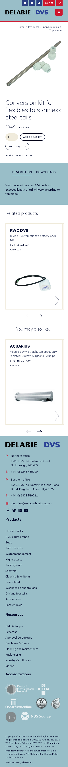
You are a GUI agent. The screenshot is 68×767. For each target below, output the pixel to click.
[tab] (22, 172)
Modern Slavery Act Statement (25, 754)
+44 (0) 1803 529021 (24, 495)
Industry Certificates (18, 660)
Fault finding (13, 654)
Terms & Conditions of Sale (41, 750)
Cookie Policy (51, 754)
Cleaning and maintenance (21, 649)
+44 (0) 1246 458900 (24, 471)
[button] (56, 42)
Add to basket (32, 137)
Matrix (29, 762)
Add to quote (17, 146)
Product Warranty (14, 750)
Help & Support (15, 626)
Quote (49, 3)
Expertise (11, 632)
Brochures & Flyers (17, 643)
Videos (9, 666)
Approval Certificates (18, 637)
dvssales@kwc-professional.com (31, 503)
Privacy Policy (16, 757)
